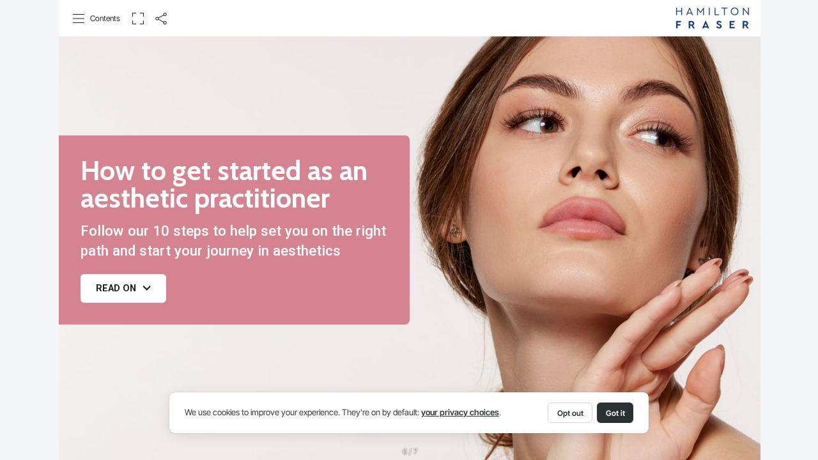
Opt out (570, 413)
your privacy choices (460, 412)
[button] (97, 18)
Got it (615, 413)
